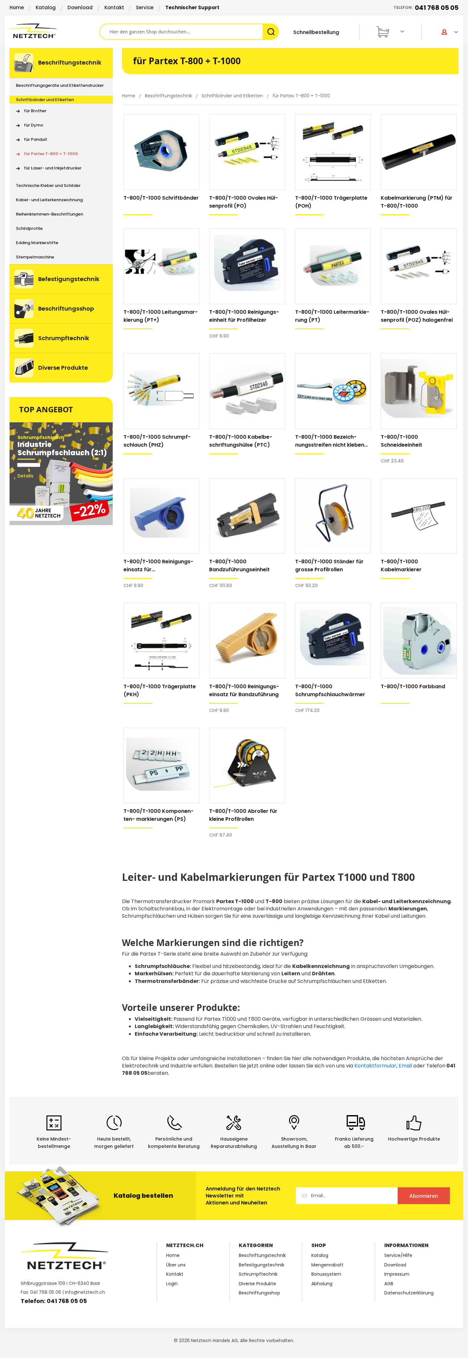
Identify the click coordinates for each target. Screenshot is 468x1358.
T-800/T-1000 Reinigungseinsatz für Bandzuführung (244, 690)
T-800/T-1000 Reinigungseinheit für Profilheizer (244, 316)
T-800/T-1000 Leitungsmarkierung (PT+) (161, 316)
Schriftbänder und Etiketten (233, 96)
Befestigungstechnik (261, 1265)
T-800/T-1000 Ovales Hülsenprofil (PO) (243, 201)
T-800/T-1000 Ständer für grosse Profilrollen (329, 565)
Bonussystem (326, 1274)
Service (144, 7)
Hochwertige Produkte (414, 1139)
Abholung (321, 1284)
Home (17, 7)
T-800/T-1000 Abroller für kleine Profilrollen (243, 815)
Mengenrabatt (327, 1265)
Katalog (46, 7)
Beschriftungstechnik (169, 96)
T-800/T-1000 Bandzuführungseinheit (239, 565)
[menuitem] (61, 63)
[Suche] (271, 32)
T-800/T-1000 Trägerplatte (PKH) (160, 690)
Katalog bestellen (143, 1195)
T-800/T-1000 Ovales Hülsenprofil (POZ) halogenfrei (417, 316)
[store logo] (54, 31)
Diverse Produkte (257, 1284)
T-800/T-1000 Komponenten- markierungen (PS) (159, 815)
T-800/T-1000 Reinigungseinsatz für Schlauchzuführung (158, 565)
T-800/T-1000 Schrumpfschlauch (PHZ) (157, 441)
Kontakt (114, 7)
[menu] (61, 215)
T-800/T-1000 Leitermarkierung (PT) (332, 316)
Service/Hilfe (398, 1255)
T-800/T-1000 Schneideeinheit (401, 441)
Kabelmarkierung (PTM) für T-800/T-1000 (416, 201)
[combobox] (189, 32)
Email (405, 1065)
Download (80, 7)
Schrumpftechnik (258, 1274)
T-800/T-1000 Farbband (413, 686)
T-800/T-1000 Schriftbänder (161, 198)
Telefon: (426, 7)
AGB (388, 1284)
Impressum (396, 1274)
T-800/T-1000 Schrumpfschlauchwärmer (330, 690)
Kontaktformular (375, 1065)
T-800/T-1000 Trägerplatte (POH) (331, 201)
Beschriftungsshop (259, 1293)
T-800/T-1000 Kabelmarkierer (401, 565)
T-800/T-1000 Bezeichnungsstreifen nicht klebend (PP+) (331, 441)
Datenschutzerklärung (409, 1293)
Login (172, 1284)
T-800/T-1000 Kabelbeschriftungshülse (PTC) (240, 441)
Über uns (176, 1265)
